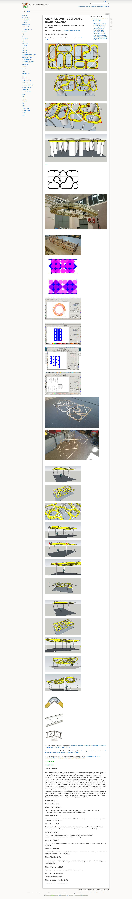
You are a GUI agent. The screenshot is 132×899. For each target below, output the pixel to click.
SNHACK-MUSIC (26, 92)
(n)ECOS (24, 48)
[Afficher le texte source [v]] (111, 19)
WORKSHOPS (26, 17)
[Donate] (54, 895)
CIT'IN (23, 94)
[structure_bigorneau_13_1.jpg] (76, 56)
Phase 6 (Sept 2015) (99, 32)
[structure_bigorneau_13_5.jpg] (76, 87)
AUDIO (24, 112)
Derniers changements (84, 6)
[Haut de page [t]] (111, 29)
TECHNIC (24, 31)
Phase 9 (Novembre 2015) (100, 37)
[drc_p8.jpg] (63, 585)
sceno (28, 11)
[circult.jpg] (76, 211)
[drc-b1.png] (54, 701)
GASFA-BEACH (26, 73)
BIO (23, 103)
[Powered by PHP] (62, 895)
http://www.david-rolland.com (72, 30)
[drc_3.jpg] (63, 245)
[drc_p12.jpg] (63, 645)
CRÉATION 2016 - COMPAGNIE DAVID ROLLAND (99, 19)
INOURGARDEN (26, 80)
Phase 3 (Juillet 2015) (99, 27)
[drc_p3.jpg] (63, 492)
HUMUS (24, 75)
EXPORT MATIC (26, 20)
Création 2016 (96, 22)
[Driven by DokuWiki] (84, 895)
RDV (23, 106)
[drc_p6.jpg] (63, 548)
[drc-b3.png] (54, 736)
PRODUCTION (49, 761)
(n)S (23, 41)
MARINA (24, 50)
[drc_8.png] (63, 383)
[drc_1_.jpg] (63, 179)
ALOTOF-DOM (26, 64)
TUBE (23, 71)
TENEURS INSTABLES (28, 85)
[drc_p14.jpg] (63, 682)
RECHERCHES (49, 765)
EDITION (24, 99)
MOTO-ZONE (25, 89)
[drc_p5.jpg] (63, 530)
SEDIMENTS (25, 82)
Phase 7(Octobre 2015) (99, 33)
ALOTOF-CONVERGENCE (29, 55)
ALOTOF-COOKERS (27, 57)
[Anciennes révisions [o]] (111, 22)
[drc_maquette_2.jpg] (72, 445)
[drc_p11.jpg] (63, 626)
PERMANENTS (26, 110)
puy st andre (25, 43)
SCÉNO (24, 66)
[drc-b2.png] (54, 720)
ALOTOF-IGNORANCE (28, 62)
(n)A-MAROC (25, 38)
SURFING (24, 22)
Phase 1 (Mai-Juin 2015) (100, 23)
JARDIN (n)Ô (25, 27)
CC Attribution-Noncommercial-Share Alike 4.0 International (89, 893)
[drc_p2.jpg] (63, 474)
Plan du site (107, 6)
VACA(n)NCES (26, 24)
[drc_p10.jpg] (63, 608)
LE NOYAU (25, 45)
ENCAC (24, 96)
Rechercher (109, 4)
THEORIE (24, 101)
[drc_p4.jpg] (63, 511)
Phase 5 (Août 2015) (99, 30)
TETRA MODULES (27, 29)
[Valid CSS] (77, 895)
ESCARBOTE (25, 108)
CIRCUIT (24, 15)
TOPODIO (24, 78)
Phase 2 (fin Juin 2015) (100, 25)
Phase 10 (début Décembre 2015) (100, 39)
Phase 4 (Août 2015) (99, 28)
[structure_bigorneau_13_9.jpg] (76, 147)
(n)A (23, 36)
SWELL (24, 68)
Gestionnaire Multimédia (97, 6)
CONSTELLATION (26, 87)
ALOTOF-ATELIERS (27, 59)
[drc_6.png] (63, 333)
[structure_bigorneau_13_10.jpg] (76, 117)
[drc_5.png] (63, 309)
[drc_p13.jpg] (63, 663)
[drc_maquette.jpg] (72, 412)
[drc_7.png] (63, 358)
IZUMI (23, 115)
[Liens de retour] (111, 26)
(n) (23, 34)
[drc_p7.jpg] (63, 567)
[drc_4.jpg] (63, 276)
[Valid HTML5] (69, 895)
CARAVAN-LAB (26, 52)
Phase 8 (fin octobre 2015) (100, 35)
